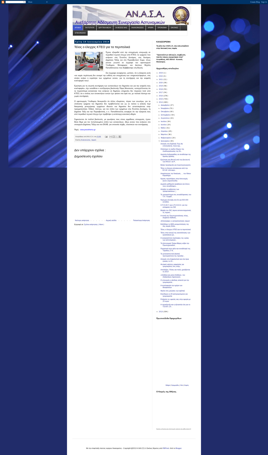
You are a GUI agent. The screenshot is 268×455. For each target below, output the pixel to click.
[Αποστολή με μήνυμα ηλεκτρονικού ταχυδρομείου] (110, 136)
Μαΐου (163, 128)
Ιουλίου (164, 121)
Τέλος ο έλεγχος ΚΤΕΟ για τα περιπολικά (176, 230)
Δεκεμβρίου (165, 105)
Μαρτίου (164, 134)
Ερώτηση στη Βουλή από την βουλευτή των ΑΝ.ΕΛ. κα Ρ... (175, 161)
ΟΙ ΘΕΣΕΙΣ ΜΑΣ (121, 28)
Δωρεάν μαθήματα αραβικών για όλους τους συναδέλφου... (175, 185)
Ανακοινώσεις (86, 140)
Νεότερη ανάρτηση (82, 220)
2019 (161, 86)
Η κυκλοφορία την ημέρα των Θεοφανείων (171, 286)
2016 (161, 96)
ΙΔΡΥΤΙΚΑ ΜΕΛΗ (105, 28)
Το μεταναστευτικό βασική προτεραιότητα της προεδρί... (173, 255)
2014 (161, 102)
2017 (161, 92)
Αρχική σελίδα (111, 220)
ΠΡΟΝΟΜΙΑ (162, 28)
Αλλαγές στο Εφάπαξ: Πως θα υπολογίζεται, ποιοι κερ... (172, 145)
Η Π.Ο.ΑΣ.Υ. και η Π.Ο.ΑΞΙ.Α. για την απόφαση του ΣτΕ (174, 206)
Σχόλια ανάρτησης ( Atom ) (94, 224)
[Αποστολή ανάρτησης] (106, 136)
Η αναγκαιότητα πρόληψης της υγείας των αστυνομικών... (175, 239)
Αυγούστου (165, 118)
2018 (161, 89)
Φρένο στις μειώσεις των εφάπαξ (173, 291)
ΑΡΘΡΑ (150, 28)
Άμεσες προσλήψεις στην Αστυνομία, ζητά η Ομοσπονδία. (174, 180)
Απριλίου (164, 131)
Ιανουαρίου (165, 141)
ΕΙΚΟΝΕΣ (174, 28)
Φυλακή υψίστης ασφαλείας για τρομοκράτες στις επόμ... (172, 265)
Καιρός (186, 385)
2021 (161, 79)
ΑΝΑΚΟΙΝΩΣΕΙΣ (137, 28)
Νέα (181, 385)
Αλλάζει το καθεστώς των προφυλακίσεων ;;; (170, 190)
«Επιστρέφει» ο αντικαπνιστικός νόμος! (175, 221)
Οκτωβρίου (165, 112)
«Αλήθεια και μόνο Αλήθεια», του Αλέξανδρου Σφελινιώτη (173, 276)
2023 (161, 73)
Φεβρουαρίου (166, 138)
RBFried (166, 448)
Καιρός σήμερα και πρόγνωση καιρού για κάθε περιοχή (173, 429)
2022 (161, 76)
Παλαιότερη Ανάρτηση (141, 220)
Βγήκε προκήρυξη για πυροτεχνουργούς (176, 165)
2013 (161, 312)
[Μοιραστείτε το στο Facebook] (120, 136)
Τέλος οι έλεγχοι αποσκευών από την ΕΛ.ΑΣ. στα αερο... (174, 169)
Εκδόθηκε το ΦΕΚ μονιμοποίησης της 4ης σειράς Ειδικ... (175, 225)
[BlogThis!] (113, 136)
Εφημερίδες (175, 385)
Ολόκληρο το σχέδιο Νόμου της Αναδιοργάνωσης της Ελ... (172, 150)
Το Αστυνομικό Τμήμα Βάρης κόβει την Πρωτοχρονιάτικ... (175, 244)
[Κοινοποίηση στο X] (116, 136)
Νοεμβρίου (165, 108)
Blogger (178, 448)
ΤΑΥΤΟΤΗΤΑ (89, 28)
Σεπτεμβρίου (166, 115)
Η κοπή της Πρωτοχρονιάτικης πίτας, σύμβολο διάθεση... (174, 217)
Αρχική (93, 140)
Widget (168, 385)
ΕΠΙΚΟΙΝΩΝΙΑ (80, 33)
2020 (161, 83)
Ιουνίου (164, 125)
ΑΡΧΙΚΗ (78, 28)
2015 (161, 99)
